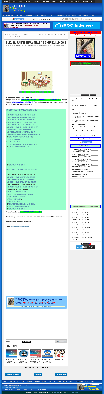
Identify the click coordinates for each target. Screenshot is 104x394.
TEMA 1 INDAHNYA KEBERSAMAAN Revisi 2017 (21, 129)
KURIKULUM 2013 (36, 45)
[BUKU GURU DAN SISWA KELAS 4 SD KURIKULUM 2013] (36, 90)
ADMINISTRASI (28, 45)
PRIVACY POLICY (45, 1)
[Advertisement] (64, 8)
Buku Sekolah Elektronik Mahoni (20, 227)
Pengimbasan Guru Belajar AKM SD (82, 161)
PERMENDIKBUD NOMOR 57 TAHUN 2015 (47, 361)
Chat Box (37, 381)
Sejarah (36, 15)
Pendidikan (29, 15)
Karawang (44, 381)
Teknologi (43, 15)
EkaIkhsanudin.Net (29, 385)
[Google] (66, 19)
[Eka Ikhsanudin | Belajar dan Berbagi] (14, 11)
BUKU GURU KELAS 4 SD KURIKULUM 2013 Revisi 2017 (21, 110)
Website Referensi (77, 240)
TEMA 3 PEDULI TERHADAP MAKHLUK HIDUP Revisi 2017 (24, 134)
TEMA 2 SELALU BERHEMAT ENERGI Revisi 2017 (21, 132)
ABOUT (20, 1)
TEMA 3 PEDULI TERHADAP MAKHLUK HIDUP (20, 194)
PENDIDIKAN (44, 45)
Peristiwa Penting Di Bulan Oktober (81, 232)
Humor (68, 15)
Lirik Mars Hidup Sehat (78, 176)
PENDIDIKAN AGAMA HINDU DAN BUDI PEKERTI (21, 120)
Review (92, 15)
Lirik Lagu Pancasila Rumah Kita (81, 166)
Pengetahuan (60, 15)
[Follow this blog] (18, 19)
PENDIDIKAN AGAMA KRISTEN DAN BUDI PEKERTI (22, 125)
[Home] (3, 15)
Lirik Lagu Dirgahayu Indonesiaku (81, 169)
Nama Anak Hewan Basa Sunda (80, 151)
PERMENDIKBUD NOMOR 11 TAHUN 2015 (23, 361)
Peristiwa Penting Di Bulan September (82, 230)
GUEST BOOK (28, 1)
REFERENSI (36, 1)
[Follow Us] (70, 19)
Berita (51, 15)
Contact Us (9, 15)
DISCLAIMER (54, 1)
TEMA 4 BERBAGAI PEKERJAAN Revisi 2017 (20, 137)
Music (74, 15)
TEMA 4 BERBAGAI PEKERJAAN (17, 197)
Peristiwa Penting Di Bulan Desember (82, 237)
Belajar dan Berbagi (72, 392)
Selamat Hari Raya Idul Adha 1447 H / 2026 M (84, 105)
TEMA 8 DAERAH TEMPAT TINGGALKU (19, 147)
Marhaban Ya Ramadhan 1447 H (81, 124)
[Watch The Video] (63, 19)
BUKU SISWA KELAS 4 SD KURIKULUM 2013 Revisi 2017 (22, 170)
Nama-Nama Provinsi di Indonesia (81, 149)
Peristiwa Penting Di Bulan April (80, 217)
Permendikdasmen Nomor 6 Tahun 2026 (83, 131)
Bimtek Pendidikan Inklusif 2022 (80, 154)
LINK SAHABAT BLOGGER (88, 1)
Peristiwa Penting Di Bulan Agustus (81, 227)
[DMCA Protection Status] (85, 248)
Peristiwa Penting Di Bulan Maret (81, 215)
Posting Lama (61, 374)
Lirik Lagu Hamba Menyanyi (79, 174)
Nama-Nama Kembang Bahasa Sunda (82, 159)
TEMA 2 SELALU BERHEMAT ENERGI (18, 192)
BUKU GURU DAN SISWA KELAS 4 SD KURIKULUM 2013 (36, 42)
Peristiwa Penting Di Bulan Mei (80, 220)
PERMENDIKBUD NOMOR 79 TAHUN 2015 (11, 361)
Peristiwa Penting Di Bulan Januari (81, 210)
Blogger (85, 15)
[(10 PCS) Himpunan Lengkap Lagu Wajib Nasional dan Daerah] (26, 28)
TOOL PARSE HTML (64, 1)
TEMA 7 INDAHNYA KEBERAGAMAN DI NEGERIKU (22, 144)
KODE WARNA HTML (75, 1)
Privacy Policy (20, 381)
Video (79, 15)
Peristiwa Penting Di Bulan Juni (80, 222)
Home (5, 381)
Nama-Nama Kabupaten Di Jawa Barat (82, 164)
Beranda (38, 374)
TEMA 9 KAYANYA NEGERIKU (16, 165)
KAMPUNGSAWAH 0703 (16, 385)
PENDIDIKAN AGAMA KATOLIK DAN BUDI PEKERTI (22, 122)
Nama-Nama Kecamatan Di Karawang (82, 171)
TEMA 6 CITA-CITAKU (14, 142)
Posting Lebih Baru (13, 374)
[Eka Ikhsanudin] (88, 390)
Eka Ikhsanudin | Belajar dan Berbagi (24, 389)
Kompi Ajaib (56, 392)
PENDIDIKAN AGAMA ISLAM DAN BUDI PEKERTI (21, 115)
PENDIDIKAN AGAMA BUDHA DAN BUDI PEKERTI (21, 117)
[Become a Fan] (73, 19)
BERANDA (6, 1)
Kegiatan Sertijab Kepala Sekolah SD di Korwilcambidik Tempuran (83, 112)
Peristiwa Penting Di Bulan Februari (81, 212)
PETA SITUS (13, 1)
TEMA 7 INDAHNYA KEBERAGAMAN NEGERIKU (21, 204)
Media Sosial (18, 15)
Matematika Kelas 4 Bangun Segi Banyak (83, 156)
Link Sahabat (79, 381)
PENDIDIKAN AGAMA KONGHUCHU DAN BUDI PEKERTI (23, 127)
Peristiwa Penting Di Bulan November (82, 235)
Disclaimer (29, 381)
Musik (86, 381)
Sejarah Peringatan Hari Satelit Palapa (82, 103)
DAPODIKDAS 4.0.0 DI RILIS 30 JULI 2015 (35, 361)
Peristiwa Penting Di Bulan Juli (80, 225)
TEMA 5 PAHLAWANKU (14, 139)
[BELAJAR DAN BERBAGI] (86, 244)
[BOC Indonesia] (76, 28)
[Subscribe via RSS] (76, 19)
